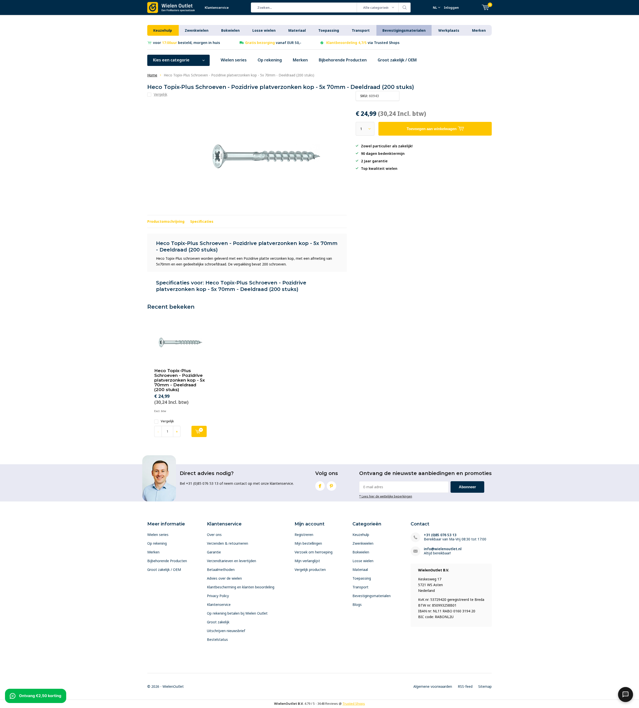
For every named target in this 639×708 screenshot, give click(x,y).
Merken (479, 30)
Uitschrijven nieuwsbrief (226, 630)
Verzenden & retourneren (227, 543)
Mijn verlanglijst (307, 560)
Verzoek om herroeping (313, 552)
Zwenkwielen (196, 30)
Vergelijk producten (310, 569)
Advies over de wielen (224, 578)
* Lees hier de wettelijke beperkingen (385, 496)
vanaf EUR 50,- (273, 42)
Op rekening (270, 60)
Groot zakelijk (218, 622)
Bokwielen (230, 30)
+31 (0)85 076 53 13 (440, 535)
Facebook (320, 486)
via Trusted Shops (362, 42)
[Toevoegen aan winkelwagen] (199, 431)
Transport (361, 30)
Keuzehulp (162, 30)
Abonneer (467, 487)
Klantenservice (217, 7)
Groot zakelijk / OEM (397, 60)
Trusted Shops (353, 703)
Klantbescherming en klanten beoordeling (240, 587)
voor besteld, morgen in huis (186, 42)
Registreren (304, 534)
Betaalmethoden (221, 569)
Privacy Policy (218, 595)
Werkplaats (448, 30)
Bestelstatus (217, 639)
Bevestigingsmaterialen (404, 30)
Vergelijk (167, 421)
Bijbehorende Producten (343, 60)
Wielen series (234, 60)
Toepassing (328, 30)
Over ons (214, 534)
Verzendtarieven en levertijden (231, 560)
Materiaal (297, 30)
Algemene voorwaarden (432, 686)
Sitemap (485, 686)
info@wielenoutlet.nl (443, 549)
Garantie (214, 552)
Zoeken (405, 7)
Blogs (357, 604)
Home (152, 75)
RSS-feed (465, 686)
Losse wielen (264, 30)
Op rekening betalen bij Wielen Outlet (237, 613)
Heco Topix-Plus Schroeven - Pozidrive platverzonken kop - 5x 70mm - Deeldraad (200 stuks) (179, 380)
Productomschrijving (165, 221)
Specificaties (201, 221)
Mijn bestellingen (308, 543)
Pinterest (331, 486)
